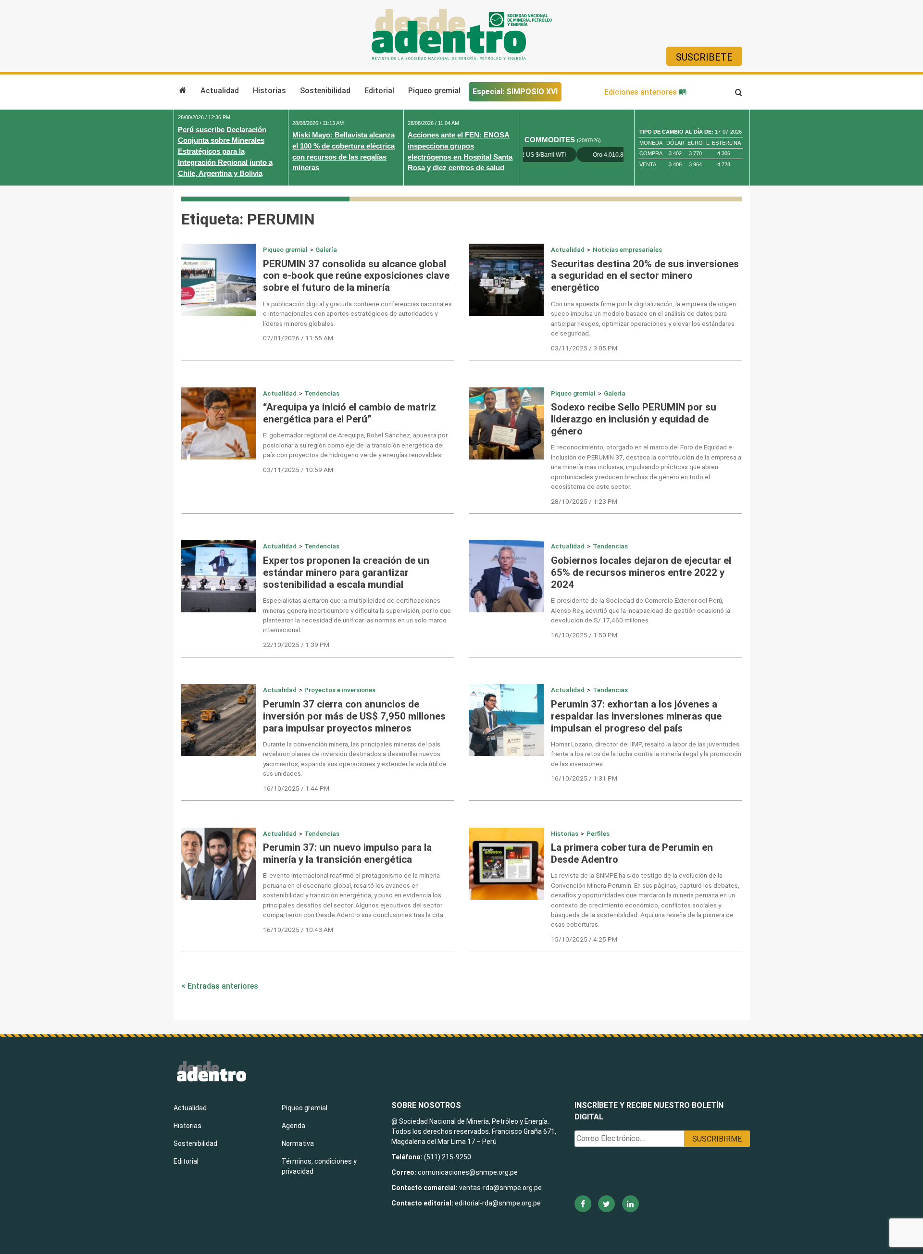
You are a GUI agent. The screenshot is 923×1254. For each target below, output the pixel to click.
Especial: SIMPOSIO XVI (515, 91)
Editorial (379, 90)
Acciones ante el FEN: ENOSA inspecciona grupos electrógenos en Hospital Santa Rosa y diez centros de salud (460, 151)
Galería (326, 249)
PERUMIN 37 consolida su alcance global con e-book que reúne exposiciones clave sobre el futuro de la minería (356, 276)
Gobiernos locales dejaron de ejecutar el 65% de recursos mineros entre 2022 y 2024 (641, 572)
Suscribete (704, 57)
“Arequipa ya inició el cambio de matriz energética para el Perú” (349, 413)
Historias (269, 90)
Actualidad (219, 90)
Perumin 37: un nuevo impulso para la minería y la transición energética (347, 853)
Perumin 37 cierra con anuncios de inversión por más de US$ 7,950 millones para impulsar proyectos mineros (354, 716)
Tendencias (321, 393)
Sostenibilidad (325, 90)
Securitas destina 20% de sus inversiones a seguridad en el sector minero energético (645, 276)
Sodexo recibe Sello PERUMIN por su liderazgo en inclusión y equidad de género (633, 419)
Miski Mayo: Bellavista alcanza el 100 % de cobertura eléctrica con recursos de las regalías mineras (343, 151)
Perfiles (598, 833)
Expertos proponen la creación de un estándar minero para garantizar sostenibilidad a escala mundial (346, 572)
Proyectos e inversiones (339, 690)
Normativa (298, 1143)
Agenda (293, 1126)
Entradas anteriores (222, 986)
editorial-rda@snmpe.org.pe (498, 1203)
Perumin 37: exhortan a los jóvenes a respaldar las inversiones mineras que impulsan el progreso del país (636, 716)
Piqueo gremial (434, 90)
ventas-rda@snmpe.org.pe (500, 1188)
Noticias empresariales (627, 249)
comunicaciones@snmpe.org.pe (468, 1172)
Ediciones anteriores (641, 92)
